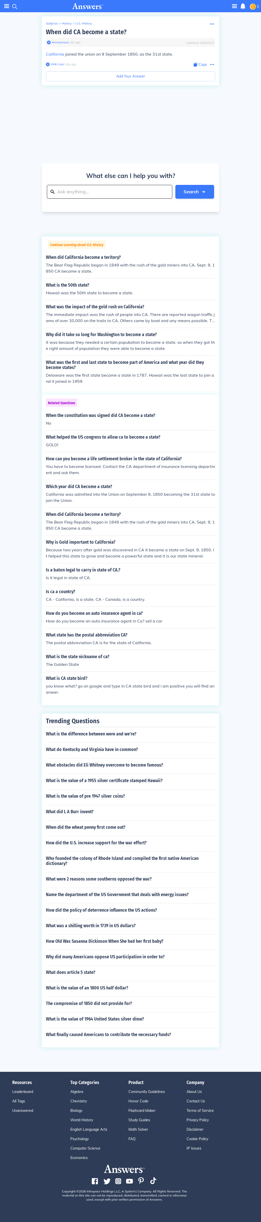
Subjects (52, 23)
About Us (194, 1091)
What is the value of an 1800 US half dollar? (87, 988)
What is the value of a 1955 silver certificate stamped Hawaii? (104, 780)
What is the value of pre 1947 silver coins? (85, 796)
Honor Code (138, 1101)
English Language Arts (88, 1129)
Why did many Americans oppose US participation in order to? (105, 957)
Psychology (79, 1139)
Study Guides (139, 1120)
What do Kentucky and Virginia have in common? (92, 749)
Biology (76, 1110)
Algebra (76, 1091)
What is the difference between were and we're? (91, 734)
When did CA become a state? (86, 32)
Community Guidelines (146, 1091)
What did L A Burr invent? (70, 811)
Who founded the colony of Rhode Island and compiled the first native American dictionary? (122, 861)
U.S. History (83, 23)
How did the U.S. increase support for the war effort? (96, 843)
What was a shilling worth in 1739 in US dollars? (91, 925)
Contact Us (196, 1101)
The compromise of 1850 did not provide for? (89, 1003)
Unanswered (22, 1110)
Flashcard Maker (141, 1110)
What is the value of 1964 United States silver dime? (95, 1019)
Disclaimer (195, 1129)
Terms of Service (200, 1110)
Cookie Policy (197, 1139)
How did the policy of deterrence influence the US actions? (101, 910)
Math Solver (138, 1129)
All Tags (18, 1101)
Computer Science (85, 1148)
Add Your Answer (130, 76)
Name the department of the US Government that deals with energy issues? (117, 894)
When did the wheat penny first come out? (85, 827)
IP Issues (194, 1148)
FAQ (132, 1139)
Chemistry (78, 1101)
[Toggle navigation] (6, 6)
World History (81, 1120)
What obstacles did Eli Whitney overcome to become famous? (104, 765)
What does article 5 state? (70, 972)
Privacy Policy (198, 1120)
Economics (79, 1157)
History (67, 23)
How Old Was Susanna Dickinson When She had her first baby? (104, 941)
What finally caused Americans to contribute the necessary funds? (108, 1034)
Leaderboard (22, 1091)
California (55, 54)
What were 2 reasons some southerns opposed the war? (99, 879)
